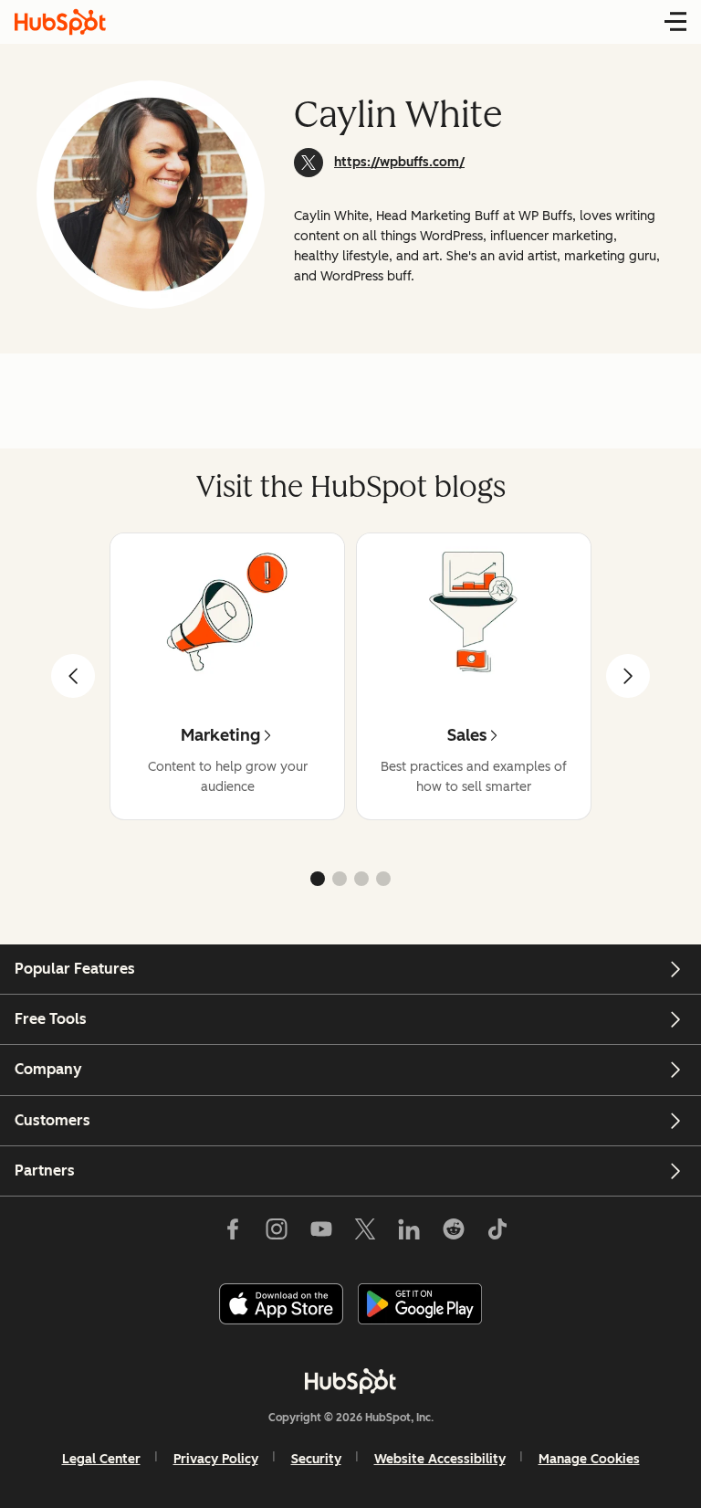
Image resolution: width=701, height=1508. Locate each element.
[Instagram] (276, 1232)
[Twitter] (365, 1232)
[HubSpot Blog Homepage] (60, 22)
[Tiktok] (497, 1232)
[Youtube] (320, 1232)
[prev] (73, 676)
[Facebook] (232, 1232)
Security (316, 1459)
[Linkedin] (409, 1232)
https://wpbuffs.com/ (399, 162)
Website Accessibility (440, 1459)
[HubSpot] (350, 1381)
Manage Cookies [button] (589, 1459)
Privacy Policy (215, 1459)
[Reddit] (453, 1232)
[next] (628, 676)
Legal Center (101, 1459)
